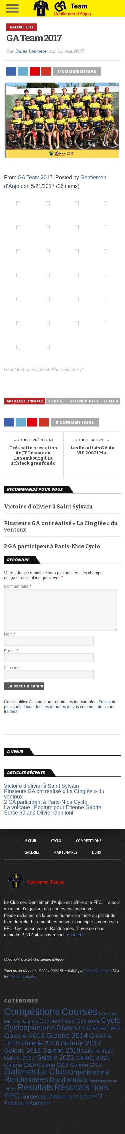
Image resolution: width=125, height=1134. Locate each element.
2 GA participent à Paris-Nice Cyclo (52, 546)
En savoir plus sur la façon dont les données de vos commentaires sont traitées (59, 706)
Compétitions (89, 840)
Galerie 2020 (97, 1051)
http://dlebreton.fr (98, 971)
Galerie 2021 (19, 1058)
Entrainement (99, 1028)
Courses (79, 1011)
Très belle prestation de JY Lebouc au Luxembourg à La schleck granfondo (33, 455)
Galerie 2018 (22, 1050)
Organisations (88, 1072)
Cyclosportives (29, 1027)
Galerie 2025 (53, 1064)
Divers (66, 1028)
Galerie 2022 (55, 1057)
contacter (76, 934)
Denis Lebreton (31, 51)
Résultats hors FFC (56, 1091)
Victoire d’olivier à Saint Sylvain (48, 506)
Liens (96, 852)
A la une (56, 401)
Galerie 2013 (24, 1036)
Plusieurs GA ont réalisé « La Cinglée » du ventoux (61, 526)
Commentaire (17, 586)
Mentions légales (23, 976)
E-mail (11, 651)
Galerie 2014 (67, 1035)
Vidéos (83, 1097)
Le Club (111, 401)
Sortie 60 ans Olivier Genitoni (38, 813)
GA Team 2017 (35, 177)
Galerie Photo (84, 401)
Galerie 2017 (81, 1043)
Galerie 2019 (61, 1050)
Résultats (35, 1087)
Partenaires (65, 852)
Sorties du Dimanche (47, 1097)
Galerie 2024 (20, 1065)
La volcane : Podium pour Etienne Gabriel (53, 807)
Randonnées (26, 1079)
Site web (12, 667)
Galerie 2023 (92, 1057)
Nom (9, 634)
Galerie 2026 (86, 1065)
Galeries (32, 852)
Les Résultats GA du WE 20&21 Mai (92, 450)
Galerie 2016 (40, 1043)
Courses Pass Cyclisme (69, 1021)
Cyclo (56, 840)
